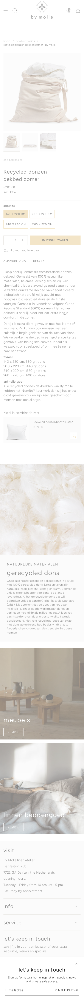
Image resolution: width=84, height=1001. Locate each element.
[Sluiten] (76, 963)
